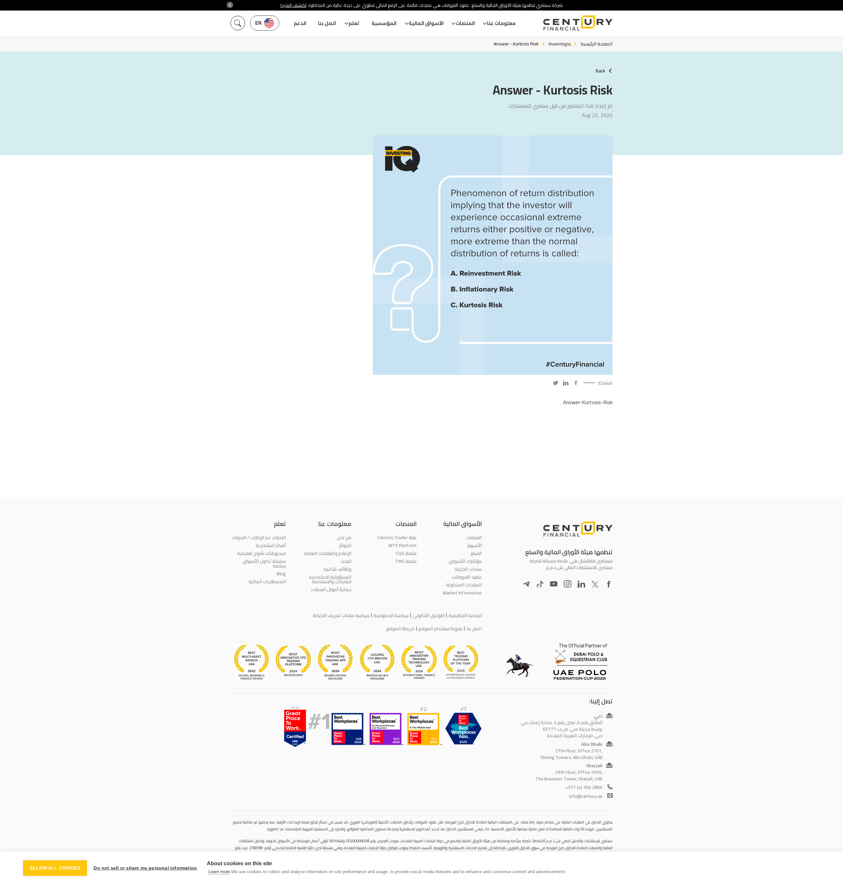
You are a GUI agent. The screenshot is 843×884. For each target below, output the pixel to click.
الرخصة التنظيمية (465, 615)
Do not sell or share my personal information (145, 868)
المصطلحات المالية (267, 581)
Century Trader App (397, 537)
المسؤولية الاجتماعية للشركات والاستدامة (330, 579)
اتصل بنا (327, 23)
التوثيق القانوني (429, 615)
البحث (346, 561)
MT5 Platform (403, 545)
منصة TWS (406, 561)
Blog (281, 573)
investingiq (560, 43)
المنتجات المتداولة (464, 585)
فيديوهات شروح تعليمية (261, 553)
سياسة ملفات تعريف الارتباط (341, 615)
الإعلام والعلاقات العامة (327, 553)
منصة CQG (406, 553)
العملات (474, 537)
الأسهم (474, 545)
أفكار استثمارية (271, 545)
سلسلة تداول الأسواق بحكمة (264, 563)
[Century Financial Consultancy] (577, 22)
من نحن (344, 537)
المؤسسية (383, 23)
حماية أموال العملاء (331, 589)
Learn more (219, 871)
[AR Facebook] (576, 382)
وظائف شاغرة (337, 569)
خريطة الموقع (400, 628)
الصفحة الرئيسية (596, 43)
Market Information (462, 592)
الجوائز (345, 545)
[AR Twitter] (555, 382)
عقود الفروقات (467, 577)
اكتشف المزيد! (293, 5)
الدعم (300, 23)
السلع (476, 553)
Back (600, 70)
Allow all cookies (55, 868)
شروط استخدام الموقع (440, 628)
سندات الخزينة (468, 569)
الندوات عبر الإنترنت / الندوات (259, 537)
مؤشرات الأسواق (465, 561)
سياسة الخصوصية (391, 615)
